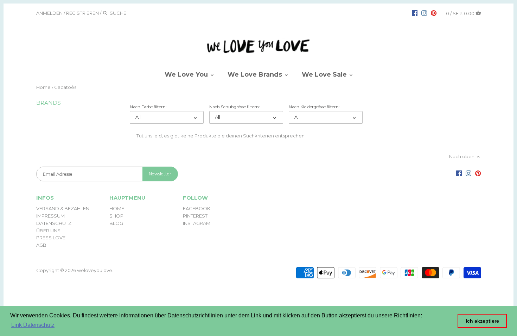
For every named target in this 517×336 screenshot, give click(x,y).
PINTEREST (195, 216)
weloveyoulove (94, 270)
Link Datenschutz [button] (33, 325)
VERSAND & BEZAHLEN (62, 208)
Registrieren (82, 13)
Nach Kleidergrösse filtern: (314, 106)
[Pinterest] (433, 12)
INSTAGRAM (196, 223)
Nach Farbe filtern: (148, 106)
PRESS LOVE (50, 237)
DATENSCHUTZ (53, 223)
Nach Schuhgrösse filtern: (234, 106)
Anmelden (49, 13)
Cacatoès (65, 87)
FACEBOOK (196, 208)
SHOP (116, 216)
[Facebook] (414, 12)
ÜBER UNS (48, 230)
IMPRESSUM (50, 216)
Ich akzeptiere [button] (482, 321)
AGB (41, 245)
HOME (116, 208)
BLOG (116, 223)
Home (43, 87)
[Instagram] (424, 12)
